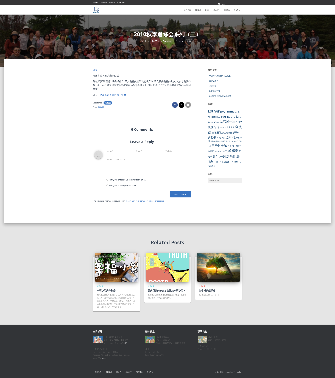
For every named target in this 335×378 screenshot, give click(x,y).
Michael (212, 116)
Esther (214, 111)
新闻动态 (187, 10)
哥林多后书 (221, 137)
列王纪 (225, 133)
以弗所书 (226, 121)
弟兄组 (212, 141)
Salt (238, 116)
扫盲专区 (237, 10)
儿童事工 (230, 127)
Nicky (218, 117)
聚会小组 (112, 2)
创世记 (231, 133)
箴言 (216, 151)
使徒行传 (213, 127)
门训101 (218, 162)
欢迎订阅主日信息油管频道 (220, 96)
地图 (125, 343)
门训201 (225, 162)
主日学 (207, 10)
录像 (95, 69)
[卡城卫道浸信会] (96, 10)
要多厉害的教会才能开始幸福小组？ (167, 290)
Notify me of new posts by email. (123, 185)
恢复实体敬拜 (214, 91)
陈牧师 (101, 107)
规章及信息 (121, 2)
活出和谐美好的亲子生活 (113, 94)
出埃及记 (217, 132)
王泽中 (215, 145)
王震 (229, 146)
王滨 (224, 145)
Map (104, 358)
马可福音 (234, 161)
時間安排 (104, 2)
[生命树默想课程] (218, 267)
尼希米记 (231, 137)
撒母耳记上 (226, 141)
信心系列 (223, 127)
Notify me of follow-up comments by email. (127, 180)
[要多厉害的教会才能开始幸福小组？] (167, 267)
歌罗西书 (233, 141)
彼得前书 (219, 141)
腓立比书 (218, 156)
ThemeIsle (238, 372)
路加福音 (229, 156)
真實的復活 (213, 81)
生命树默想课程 (207, 290)
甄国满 (235, 145)
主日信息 (198, 10)
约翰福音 (231, 151)
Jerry (222, 111)
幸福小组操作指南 (106, 290)
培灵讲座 (227, 10)
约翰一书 (221, 151)
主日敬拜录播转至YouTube (220, 76)
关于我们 (96, 2)
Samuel (211, 122)
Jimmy (230, 111)
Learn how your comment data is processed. (145, 201)
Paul (224, 116)
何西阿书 (237, 121)
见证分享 (216, 10)
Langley (237, 112)
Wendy (216, 122)
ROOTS (231, 116)
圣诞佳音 (212, 86)
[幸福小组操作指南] (116, 267)
